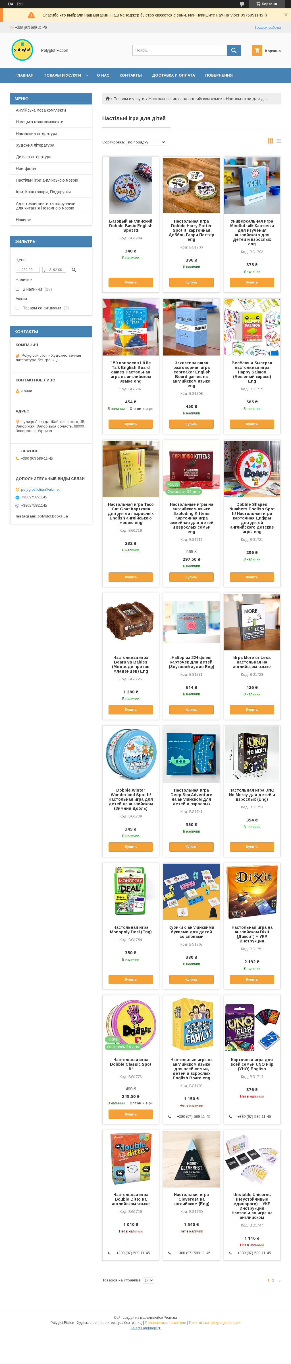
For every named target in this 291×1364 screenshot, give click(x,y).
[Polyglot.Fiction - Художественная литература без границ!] (22, 60)
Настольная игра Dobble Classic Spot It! (130, 1064)
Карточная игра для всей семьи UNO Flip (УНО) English (251, 1064)
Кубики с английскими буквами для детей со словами (191, 932)
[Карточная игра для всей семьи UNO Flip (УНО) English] (252, 1023)
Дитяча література (33, 157)
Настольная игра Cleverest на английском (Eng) (191, 1199)
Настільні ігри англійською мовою (47, 180)
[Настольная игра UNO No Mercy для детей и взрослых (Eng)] (252, 754)
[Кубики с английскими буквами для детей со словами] (191, 891)
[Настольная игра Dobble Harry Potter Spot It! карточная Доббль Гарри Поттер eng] (191, 185)
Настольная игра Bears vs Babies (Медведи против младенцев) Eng (130, 664)
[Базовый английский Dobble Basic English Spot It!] (131, 185)
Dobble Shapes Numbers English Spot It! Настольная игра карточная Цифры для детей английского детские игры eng (252, 518)
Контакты (131, 75)
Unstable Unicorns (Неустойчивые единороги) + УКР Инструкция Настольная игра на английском (252, 1206)
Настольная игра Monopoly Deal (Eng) (131, 929)
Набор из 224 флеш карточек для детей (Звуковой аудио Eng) (191, 662)
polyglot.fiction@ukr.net (40, 489)
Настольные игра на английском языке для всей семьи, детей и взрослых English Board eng (192, 1068)
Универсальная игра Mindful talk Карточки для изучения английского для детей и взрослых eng (252, 232)
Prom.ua (170, 1318)
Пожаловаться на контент (165, 1323)
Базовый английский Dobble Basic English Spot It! (131, 226)
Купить (131, 282)
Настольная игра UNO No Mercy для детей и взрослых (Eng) (252, 795)
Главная (24, 75)
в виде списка (278, 142)
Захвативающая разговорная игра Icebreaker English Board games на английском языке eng (191, 374)
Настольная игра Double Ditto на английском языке (131, 1199)
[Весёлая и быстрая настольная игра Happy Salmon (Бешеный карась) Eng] (252, 327)
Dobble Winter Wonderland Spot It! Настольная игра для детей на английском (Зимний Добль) (131, 799)
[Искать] (234, 50)
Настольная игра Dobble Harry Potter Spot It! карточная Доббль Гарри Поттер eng (191, 230)
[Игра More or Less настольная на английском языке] (252, 621)
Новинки (24, 219)
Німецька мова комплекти (39, 122)
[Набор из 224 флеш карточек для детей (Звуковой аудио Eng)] (191, 621)
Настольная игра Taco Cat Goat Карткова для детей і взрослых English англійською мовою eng (131, 513)
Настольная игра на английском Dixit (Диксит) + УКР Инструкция (252, 934)
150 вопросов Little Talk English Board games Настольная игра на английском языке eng (131, 372)
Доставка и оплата (173, 75)
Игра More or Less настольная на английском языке (252, 662)
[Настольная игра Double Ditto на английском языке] (131, 1158)
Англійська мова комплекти (41, 110)
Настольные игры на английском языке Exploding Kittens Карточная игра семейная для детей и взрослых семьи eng (191, 518)
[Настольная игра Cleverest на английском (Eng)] (191, 1158)
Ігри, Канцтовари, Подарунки (43, 192)
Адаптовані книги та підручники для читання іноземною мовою (45, 205)
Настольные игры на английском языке (185, 98)
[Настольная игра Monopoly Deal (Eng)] (131, 891)
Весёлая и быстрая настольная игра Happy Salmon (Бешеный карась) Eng (252, 372)
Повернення (219, 75)
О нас (103, 75)
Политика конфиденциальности (214, 1323)
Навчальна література (36, 133)
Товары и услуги (62, 75)
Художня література (35, 145)
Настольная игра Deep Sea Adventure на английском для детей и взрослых (191, 797)
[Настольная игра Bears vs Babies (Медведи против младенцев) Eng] (131, 621)
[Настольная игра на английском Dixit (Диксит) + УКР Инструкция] (252, 891)
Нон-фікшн (26, 168)
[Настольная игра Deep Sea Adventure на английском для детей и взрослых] (191, 754)
